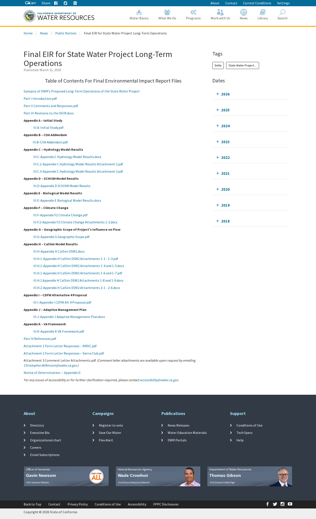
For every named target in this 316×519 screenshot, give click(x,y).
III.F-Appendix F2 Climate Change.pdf (60, 215)
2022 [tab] (225, 157)
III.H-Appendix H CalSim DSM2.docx (58, 251)
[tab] (250, 94)
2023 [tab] (225, 141)
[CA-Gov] (30, 3)
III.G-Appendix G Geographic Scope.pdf (61, 237)
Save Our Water (110, 432)
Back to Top (32, 504)
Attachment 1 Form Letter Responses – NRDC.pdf (60, 346)
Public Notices (66, 33)
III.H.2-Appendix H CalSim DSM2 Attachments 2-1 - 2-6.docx (76, 288)
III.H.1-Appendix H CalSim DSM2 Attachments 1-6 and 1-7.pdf (77, 273)
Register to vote (111, 425)
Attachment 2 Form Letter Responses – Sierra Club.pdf (64, 353)
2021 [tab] (225, 173)
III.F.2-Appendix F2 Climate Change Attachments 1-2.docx (75, 222)
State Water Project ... (243, 65)
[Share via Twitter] (65, 3)
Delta (218, 65)
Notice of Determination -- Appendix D (52, 372)
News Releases (178, 425)
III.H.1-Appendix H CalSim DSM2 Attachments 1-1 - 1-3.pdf (75, 258)
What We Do (167, 18)
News (244, 18)
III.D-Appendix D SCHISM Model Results (62, 186)
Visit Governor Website (37, 482)
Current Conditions (257, 3)
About (214, 3)
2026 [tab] (225, 94)
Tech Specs (244, 432)
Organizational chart (45, 440)
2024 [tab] (225, 125)
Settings (283, 3)
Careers (35, 447)
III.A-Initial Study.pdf (48, 127)
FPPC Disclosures (166, 504)
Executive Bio (40, 432)
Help (240, 440)
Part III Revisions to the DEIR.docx (49, 113)
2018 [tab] (225, 221)
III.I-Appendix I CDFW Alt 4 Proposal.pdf (62, 302)
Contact (231, 3)
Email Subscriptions (45, 455)
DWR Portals (177, 440)
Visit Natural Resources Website (134, 482)
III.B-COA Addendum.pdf (50, 142)
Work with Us (220, 18)
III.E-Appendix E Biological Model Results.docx (67, 200)
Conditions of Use (249, 425)
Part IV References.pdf (40, 338)
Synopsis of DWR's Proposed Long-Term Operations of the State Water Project (82, 91)
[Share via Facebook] (56, 3)
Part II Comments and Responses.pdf (51, 106)
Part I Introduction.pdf (40, 98)
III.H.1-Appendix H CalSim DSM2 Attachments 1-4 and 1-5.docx (78, 266)
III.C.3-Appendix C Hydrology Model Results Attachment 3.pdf (78, 171)
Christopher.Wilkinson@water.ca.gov (50, 365)
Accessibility (137, 504)
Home (28, 33)
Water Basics (139, 18)
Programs (193, 18)
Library (263, 18)
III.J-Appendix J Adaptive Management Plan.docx (69, 317)
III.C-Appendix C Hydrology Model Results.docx (67, 157)
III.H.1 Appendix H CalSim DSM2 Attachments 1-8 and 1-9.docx (78, 280)
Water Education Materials (187, 432)
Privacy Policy (77, 504)
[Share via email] (75, 3)
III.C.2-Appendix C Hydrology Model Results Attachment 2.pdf (78, 164)
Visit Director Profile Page (222, 482)
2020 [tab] (225, 189)
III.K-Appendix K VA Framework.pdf (58, 331)
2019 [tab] (225, 205)
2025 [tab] (225, 109)
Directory (37, 425)
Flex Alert (106, 440)
